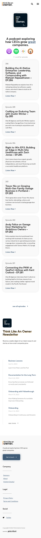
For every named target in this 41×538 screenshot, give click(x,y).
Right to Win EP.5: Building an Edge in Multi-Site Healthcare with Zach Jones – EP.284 (20, 151)
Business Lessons (15, 361)
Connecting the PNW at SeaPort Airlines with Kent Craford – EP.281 (19, 270)
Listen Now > (10, 96)
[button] (38, 4)
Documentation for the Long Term (22, 375)
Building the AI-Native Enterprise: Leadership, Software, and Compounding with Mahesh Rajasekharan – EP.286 (18, 74)
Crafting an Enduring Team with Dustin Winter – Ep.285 (20, 114)
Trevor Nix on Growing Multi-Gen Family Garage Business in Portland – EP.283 (19, 189)
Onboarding (13, 408)
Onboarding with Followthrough (21, 391)
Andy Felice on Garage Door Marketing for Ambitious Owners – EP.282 (17, 228)
